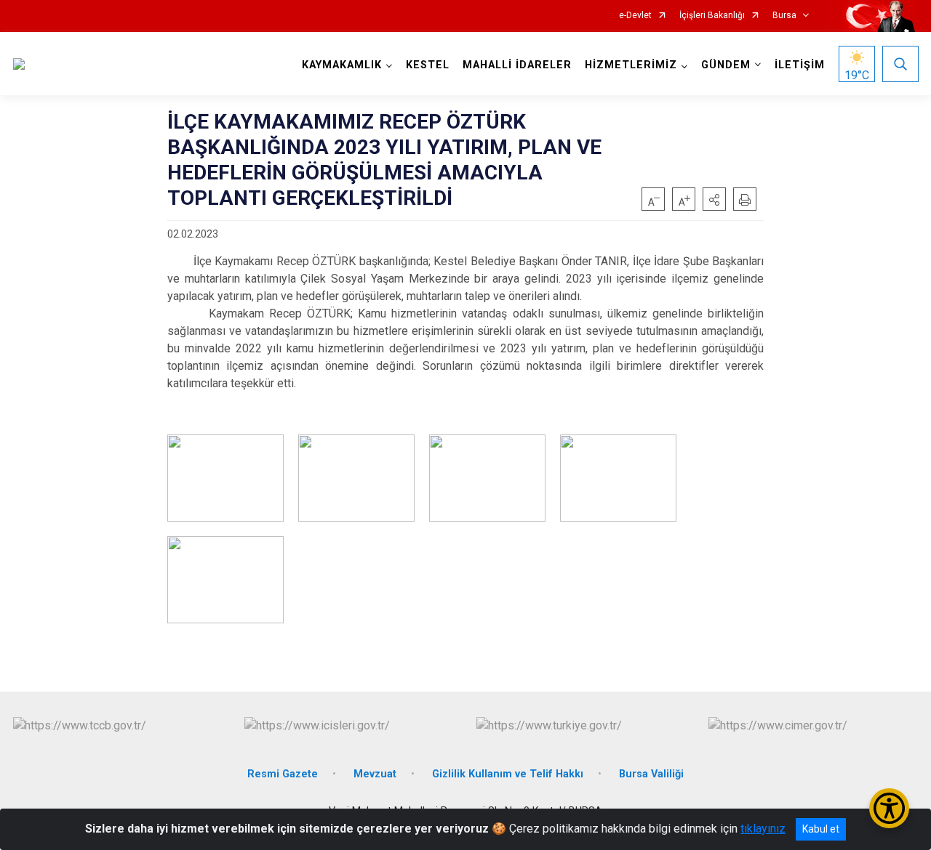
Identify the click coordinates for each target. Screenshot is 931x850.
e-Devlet (635, 15)
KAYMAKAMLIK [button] (342, 65)
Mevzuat (374, 774)
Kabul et (820, 829)
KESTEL (427, 65)
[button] (714, 199)
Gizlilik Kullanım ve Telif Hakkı (507, 774)
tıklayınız (763, 828)
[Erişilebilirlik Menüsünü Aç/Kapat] (889, 808)
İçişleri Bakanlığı (712, 15)
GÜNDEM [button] (726, 65)
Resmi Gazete (282, 774)
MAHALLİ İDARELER (517, 65)
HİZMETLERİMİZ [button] (631, 65)
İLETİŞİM (800, 65)
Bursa (784, 15)
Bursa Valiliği (651, 774)
